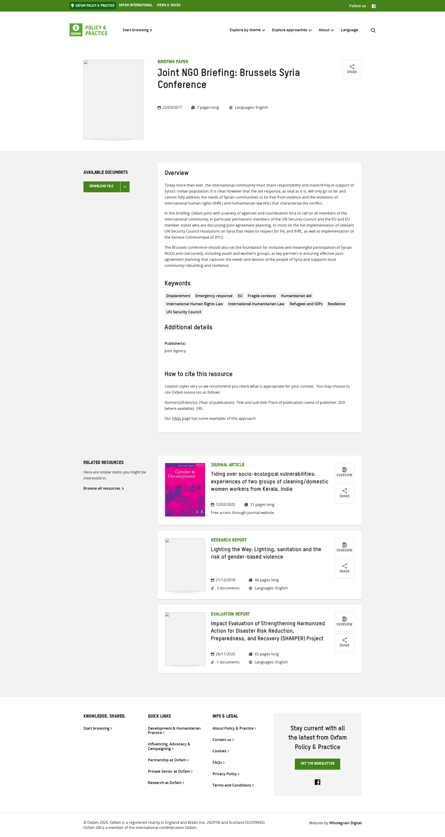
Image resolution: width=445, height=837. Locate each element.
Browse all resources (101, 488)
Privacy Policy (225, 774)
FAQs (176, 418)
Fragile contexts (262, 295)
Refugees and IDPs (306, 303)
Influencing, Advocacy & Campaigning (169, 746)
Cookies (219, 751)
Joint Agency (175, 350)
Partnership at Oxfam (167, 760)
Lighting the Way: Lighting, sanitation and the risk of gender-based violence (266, 554)
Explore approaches (289, 29)
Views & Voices (169, 6)
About (324, 29)
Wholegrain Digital (345, 822)
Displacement (178, 295)
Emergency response (213, 295)
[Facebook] (373, 6)
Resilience (336, 303)
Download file (101, 187)
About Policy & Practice (233, 728)
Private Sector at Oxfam (169, 771)
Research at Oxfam (164, 783)
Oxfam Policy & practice (95, 6)
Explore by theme (245, 29)
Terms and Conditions (232, 785)
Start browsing (136, 30)
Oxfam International (136, 6)
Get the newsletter (317, 764)
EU (240, 295)
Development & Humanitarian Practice (174, 730)
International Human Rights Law (194, 303)
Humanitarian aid (296, 295)
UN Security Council (183, 311)
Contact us (222, 739)
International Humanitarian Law (256, 303)
